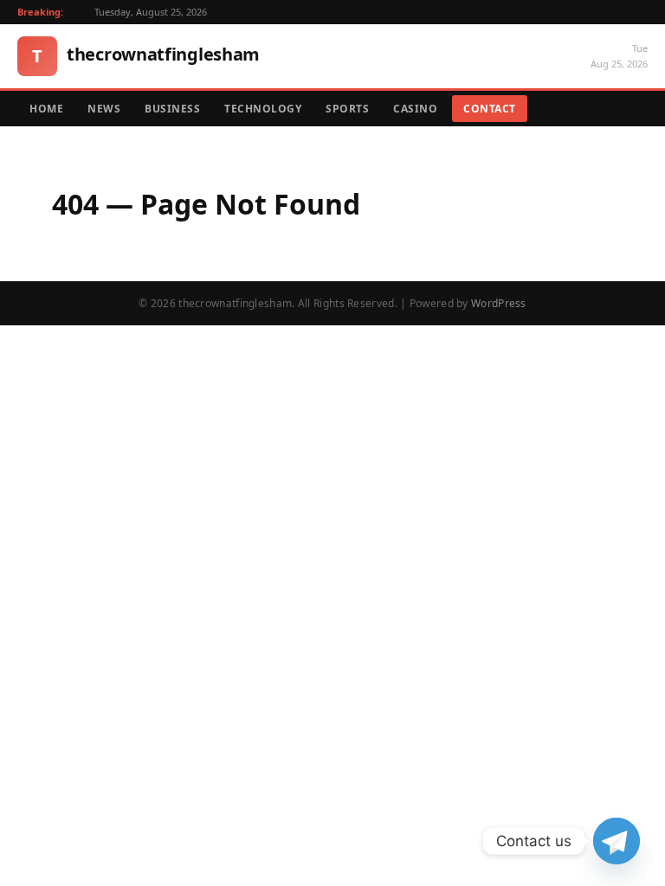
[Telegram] (616, 841)
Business (172, 108)
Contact (489, 108)
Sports (347, 108)
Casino (415, 108)
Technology (262, 108)
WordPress (498, 303)
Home (46, 108)
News (103, 108)
